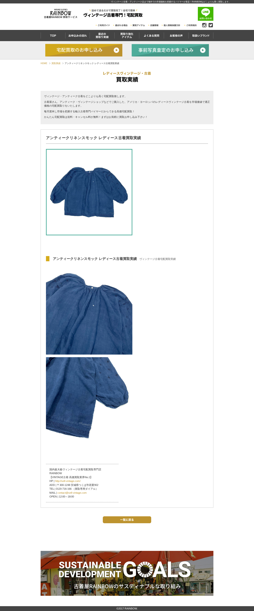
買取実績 (55, 63)
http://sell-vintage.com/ (68, 481)
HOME (44, 63)
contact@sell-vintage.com (72, 492)
